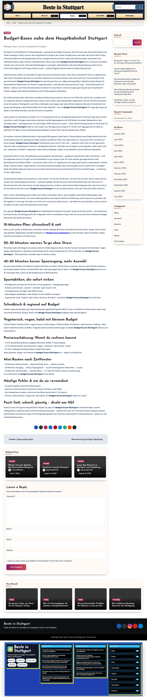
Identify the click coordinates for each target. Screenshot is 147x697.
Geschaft (118, 218)
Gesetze (117, 224)
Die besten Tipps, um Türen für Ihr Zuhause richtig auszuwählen (128, 62)
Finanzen (114, 691)
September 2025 (121, 185)
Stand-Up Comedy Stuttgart (56, 467)
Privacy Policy (31, 660)
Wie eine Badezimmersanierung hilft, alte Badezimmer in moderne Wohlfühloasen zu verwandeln (56, 678)
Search (118, 35)
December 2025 (120, 179)
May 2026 (118, 151)
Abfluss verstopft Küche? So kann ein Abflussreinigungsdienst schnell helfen (89, 663)
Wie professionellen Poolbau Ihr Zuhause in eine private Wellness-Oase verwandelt (127, 81)
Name (9, 529)
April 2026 (118, 157)
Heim (116, 230)
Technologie (129, 15)
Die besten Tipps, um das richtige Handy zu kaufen (124, 101)
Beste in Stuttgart (17, 623)
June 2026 (118, 145)
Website (9, 550)
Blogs (116, 213)
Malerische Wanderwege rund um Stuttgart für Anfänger (90, 668)
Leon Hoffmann (17, 470)
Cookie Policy (22, 665)
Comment (10, 496)
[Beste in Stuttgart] (7, 7)
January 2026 (120, 174)
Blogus (80, 637)
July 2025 (118, 197)
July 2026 (118, 140)
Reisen (72, 16)
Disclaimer (12, 665)
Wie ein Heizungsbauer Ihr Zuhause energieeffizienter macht (125, 71)
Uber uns (44, 15)
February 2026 (120, 168)
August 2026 (119, 134)
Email (9, 539)
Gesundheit (100, 15)
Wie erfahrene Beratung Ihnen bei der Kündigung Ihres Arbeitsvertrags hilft (126, 92)
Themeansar (91, 637)
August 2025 (119, 191)
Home (17, 15)
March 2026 (119, 162)
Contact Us (20, 660)
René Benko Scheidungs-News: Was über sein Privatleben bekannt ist (89, 674)
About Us (11, 660)
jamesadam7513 (52, 470)
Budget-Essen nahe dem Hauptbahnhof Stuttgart (55, 38)
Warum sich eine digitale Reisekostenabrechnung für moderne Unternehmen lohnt (21, 467)
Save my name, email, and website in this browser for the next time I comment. (40, 561)
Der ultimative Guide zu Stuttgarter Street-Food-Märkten (90, 650)
